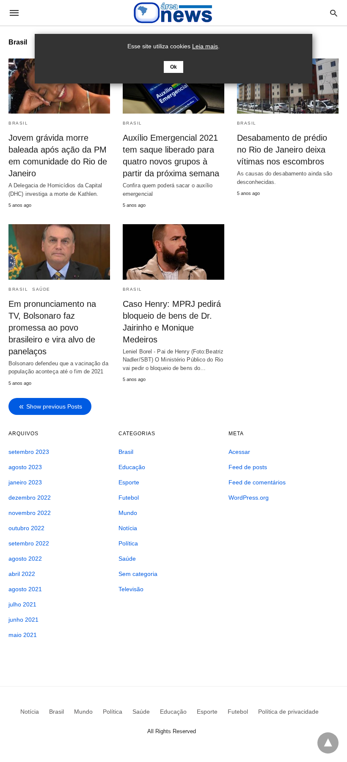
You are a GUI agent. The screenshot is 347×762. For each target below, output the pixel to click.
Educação (131, 467)
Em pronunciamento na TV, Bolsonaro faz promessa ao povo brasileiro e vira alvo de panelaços (52, 327)
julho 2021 (22, 604)
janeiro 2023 (25, 482)
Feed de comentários (257, 482)
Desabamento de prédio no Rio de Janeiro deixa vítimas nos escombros (282, 149)
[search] (334, 13)
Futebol (128, 497)
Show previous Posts (54, 406)
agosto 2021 (25, 589)
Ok (173, 67)
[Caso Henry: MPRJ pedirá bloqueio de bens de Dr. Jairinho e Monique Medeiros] (173, 251)
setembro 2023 (28, 451)
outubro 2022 (26, 528)
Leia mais (205, 46)
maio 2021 (22, 634)
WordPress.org (249, 497)
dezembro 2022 (29, 497)
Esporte (128, 482)
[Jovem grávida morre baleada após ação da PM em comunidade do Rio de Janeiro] (59, 86)
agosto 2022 (25, 558)
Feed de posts (248, 467)
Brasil (18, 123)
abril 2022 (21, 573)
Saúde (41, 289)
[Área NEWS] (173, 12)
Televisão (130, 589)
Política (128, 543)
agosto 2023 (25, 467)
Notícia (127, 528)
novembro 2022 (29, 512)
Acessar (239, 451)
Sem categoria (137, 573)
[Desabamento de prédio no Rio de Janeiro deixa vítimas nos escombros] (288, 86)
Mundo (127, 512)
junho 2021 (23, 619)
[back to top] (328, 743)
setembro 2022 (28, 543)
